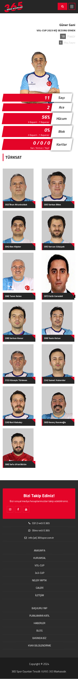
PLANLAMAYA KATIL (39, 615)
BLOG (39, 630)
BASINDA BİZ (39, 638)
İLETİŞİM (39, 595)
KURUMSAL (39, 558)
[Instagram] (10, 509)
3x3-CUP (39, 573)
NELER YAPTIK (39, 580)
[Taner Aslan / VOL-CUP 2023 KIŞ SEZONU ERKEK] (19, 271)
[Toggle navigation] (71, 6)
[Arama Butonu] (62, 6)
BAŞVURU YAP (39, 608)
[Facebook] (18, 509)
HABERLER (39, 623)
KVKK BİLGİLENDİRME (39, 645)
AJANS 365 (47, 671)
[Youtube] (26, 509)
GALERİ (39, 588)
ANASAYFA (39, 550)
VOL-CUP (39, 565)
